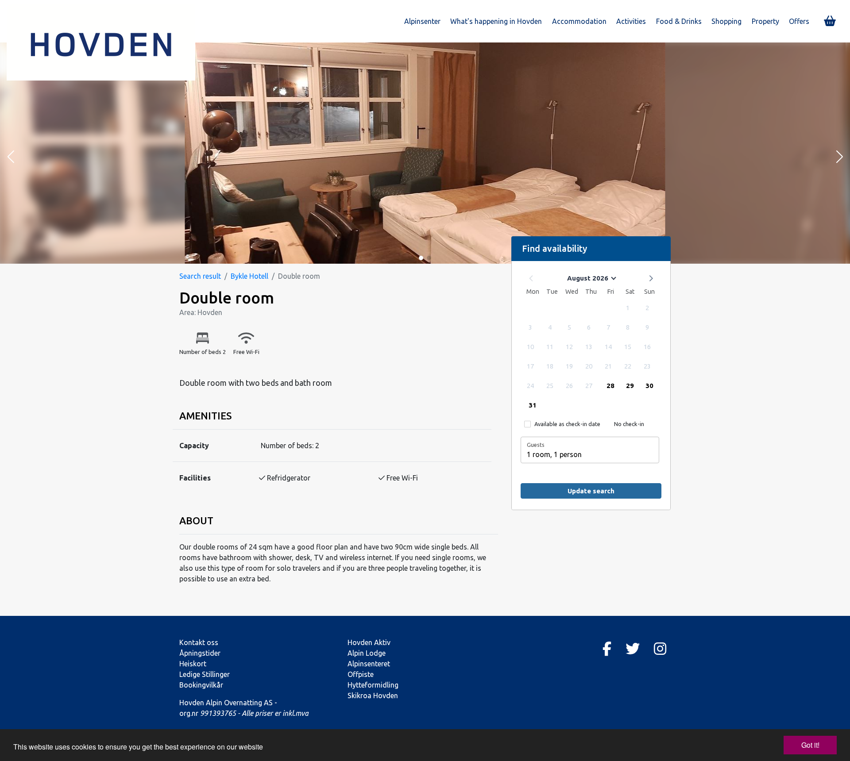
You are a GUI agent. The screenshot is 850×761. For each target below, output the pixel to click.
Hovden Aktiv (369, 642)
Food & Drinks (679, 21)
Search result (200, 276)
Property (765, 21)
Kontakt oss (198, 642)
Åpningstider (199, 653)
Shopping (726, 21)
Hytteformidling (373, 685)
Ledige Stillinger (204, 674)
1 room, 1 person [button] (554, 454)
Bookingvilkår (201, 685)
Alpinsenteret (369, 664)
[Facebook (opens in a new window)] (607, 648)
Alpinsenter (422, 21)
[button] (10, 157)
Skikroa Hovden (373, 696)
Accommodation (579, 21)
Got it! (810, 745)
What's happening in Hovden (496, 21)
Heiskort (192, 664)
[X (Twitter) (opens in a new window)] (632, 648)
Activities (631, 21)
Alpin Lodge (367, 653)
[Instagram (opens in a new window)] (660, 648)
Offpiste (361, 674)
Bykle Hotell (249, 276)
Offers (799, 21)
